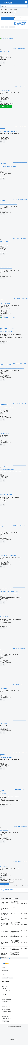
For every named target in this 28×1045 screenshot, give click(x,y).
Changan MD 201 (4, 830)
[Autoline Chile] (8, 2)
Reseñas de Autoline (6, 1003)
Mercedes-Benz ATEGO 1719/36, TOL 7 (9, 166)
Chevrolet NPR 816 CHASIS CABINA (9, 591)
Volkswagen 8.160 (4, 793)
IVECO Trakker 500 (5, 90)
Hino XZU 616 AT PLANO (6, 757)
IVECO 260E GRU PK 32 (6, 268)
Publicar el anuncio (6, 106)
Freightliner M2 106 (4, 433)
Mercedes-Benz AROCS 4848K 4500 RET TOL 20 (12, 368)
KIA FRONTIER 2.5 (4, 866)
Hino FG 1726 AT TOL (5, 241)
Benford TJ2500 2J (4, 51)
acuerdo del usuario (13, 886)
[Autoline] (1, 9)
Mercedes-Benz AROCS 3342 (7, 469)
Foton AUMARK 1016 (5, 303)
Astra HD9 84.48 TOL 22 (6, 331)
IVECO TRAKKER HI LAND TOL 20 (8, 131)
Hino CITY (2, 652)
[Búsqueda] (26, 6)
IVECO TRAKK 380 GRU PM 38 (8, 555)
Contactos (4, 974)
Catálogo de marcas (6, 1006)
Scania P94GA (3, 723)
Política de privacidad (6, 999)
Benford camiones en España (6, 958)
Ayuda (3, 972)
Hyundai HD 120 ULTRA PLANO (8, 408)
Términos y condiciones (7, 996)
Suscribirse (4, 883)
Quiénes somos (5, 970)
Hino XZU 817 (3, 688)
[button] (26, 2)
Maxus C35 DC (3, 530)
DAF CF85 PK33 (4, 616)
